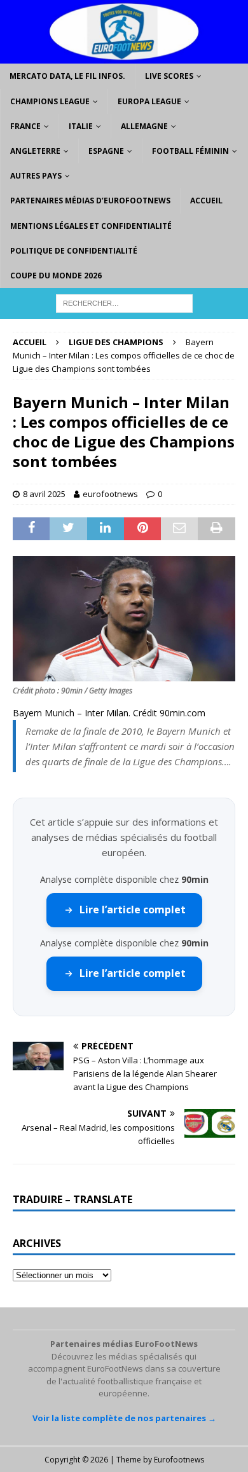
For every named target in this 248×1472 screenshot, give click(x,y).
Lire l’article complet (132, 910)
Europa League (149, 101)
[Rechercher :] (124, 302)
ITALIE (81, 126)
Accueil (206, 200)
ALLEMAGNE (144, 126)
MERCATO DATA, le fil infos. (67, 76)
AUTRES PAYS (36, 175)
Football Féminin (190, 151)
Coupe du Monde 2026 (56, 275)
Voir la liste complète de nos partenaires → (124, 1418)
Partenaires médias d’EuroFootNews (90, 200)
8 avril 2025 (44, 494)
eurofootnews (110, 494)
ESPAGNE (106, 151)
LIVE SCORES (169, 76)
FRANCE (25, 126)
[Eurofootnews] (124, 56)
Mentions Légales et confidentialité (91, 226)
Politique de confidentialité (73, 250)
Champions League (50, 101)
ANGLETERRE (35, 151)
